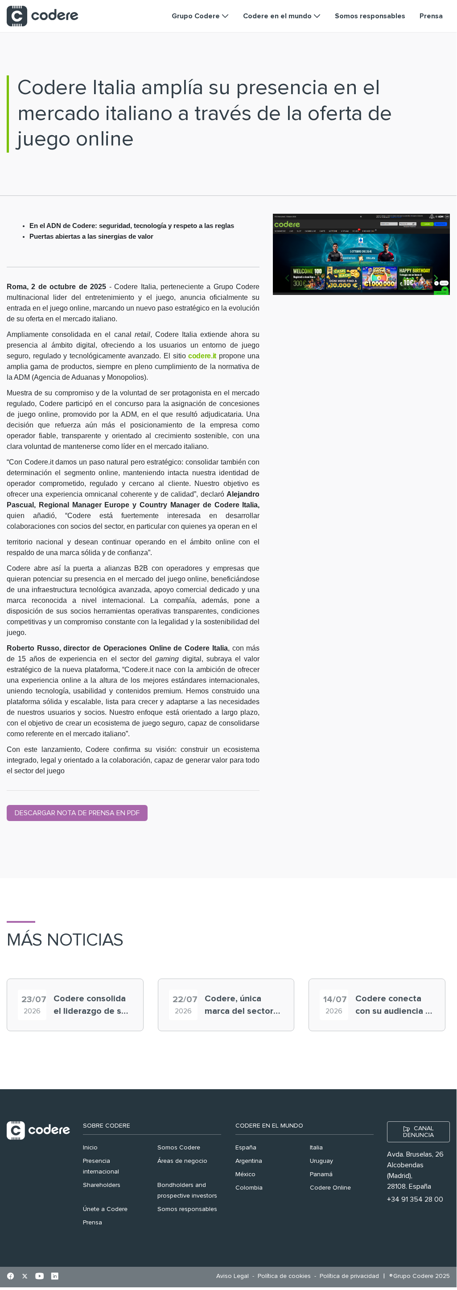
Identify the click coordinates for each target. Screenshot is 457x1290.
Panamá (321, 1174)
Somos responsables (187, 1209)
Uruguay (321, 1161)
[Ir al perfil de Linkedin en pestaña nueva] (54, 1277)
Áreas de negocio (182, 1161)
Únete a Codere (105, 1209)
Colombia (249, 1188)
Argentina (248, 1161)
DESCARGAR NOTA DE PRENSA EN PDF (77, 813)
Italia (316, 1148)
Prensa (92, 1222)
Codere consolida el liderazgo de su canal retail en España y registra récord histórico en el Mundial (92, 1005)
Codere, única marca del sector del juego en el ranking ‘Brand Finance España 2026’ (239, 1005)
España (245, 1148)
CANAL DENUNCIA (418, 1131)
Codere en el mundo (269, 1126)
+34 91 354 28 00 (415, 1199)
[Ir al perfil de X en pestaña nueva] (24, 1277)
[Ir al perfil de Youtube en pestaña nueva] (39, 1277)
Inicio (90, 1148)
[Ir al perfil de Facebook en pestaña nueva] (10, 1277)
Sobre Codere (106, 1126)
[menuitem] (234, 1276)
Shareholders (101, 1185)
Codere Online (330, 1188)
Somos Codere (178, 1148)
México (245, 1174)
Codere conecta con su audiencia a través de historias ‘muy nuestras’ (393, 1005)
